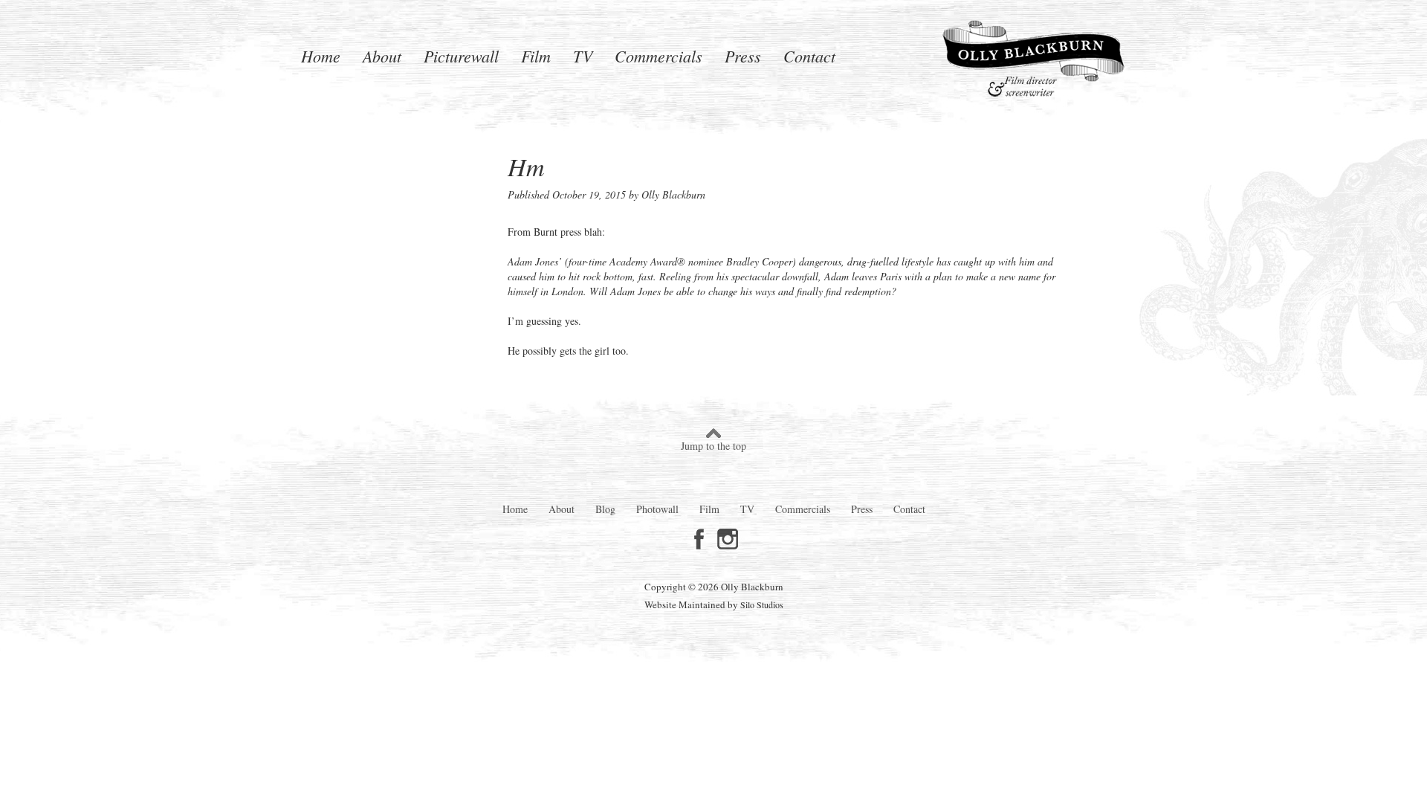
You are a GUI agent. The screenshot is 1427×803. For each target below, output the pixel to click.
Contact (809, 54)
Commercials (658, 54)
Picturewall (461, 54)
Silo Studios (761, 604)
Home (320, 54)
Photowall (657, 509)
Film (536, 54)
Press (743, 54)
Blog (605, 509)
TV (582, 54)
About (382, 54)
